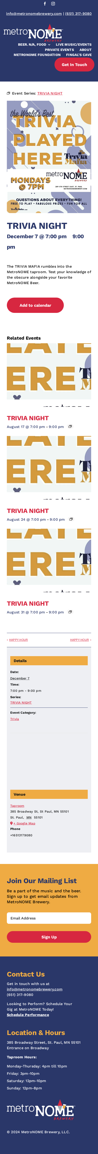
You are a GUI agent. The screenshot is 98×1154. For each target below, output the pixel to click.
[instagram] (53, 3)
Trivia (14, 719)
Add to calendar (35, 305)
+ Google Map (24, 823)
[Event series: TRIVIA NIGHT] (70, 426)
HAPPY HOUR (18, 640)
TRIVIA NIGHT (28, 418)
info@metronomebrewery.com (34, 13)
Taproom (17, 806)
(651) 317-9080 (78, 13)
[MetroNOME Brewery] (33, 25)
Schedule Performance (28, 1015)
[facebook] (45, 3)
